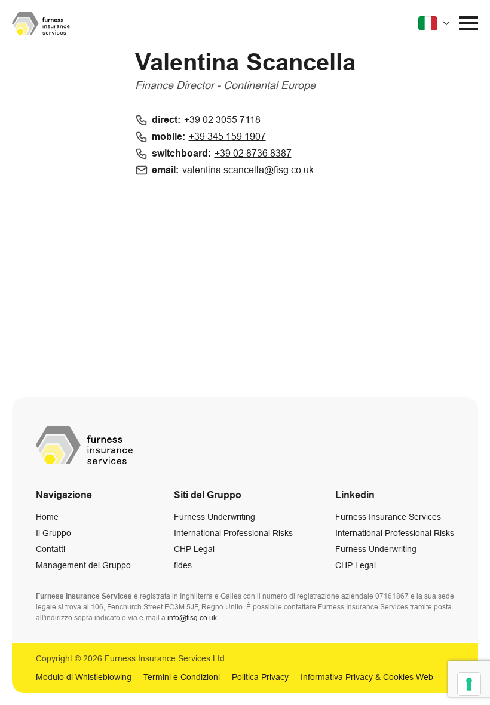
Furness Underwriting (214, 517)
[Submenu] (435, 23)
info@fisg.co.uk (192, 618)
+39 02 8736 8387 (253, 153)
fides (183, 565)
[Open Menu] (468, 23)
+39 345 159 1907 (227, 136)
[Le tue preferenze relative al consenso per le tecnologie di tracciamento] (469, 684)
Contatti (50, 549)
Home (47, 517)
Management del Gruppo (83, 565)
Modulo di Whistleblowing (83, 677)
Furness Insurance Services (388, 517)
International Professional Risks (233, 533)
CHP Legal (194, 549)
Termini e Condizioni (181, 677)
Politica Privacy (260, 677)
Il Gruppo (53, 533)
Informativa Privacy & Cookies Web (367, 677)
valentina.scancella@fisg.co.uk (248, 170)
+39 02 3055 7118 (222, 120)
